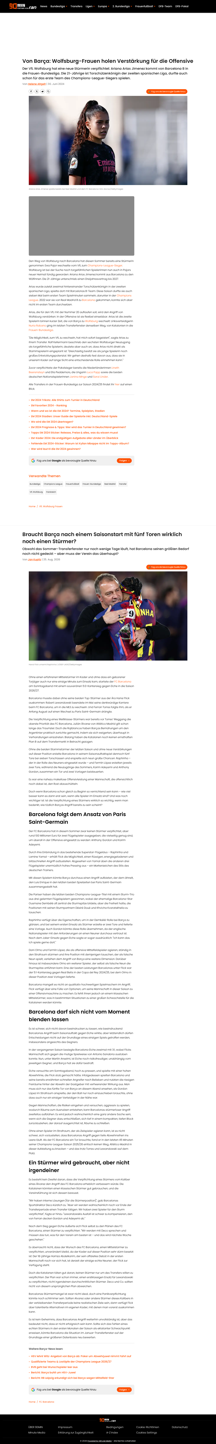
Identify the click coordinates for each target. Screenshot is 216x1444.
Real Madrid (109, 484)
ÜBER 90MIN (35, 1427)
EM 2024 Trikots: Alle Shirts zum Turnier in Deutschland (65, 400)
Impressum (65, 1427)
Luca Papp (93, 372)
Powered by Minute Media (99, 1441)
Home (32, 506)
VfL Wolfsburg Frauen (51, 506)
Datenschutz (180, 1427)
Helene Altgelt (37, 84)
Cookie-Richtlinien (147, 1427)
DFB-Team (165, 6)
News (43, 6)
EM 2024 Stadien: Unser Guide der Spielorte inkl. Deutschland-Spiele (74, 416)
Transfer (122, 484)
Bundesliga (35, 484)
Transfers (76, 6)
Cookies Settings (146, 1432)
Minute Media (36, 1432)
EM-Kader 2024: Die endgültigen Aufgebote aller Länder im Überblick (74, 438)
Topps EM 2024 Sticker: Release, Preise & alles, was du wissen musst (74, 432)
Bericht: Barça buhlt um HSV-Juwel (53, 1372)
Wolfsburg (91, 321)
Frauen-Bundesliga (41, 330)
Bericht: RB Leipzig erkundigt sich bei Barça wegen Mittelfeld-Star (72, 1378)
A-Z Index (112, 1432)
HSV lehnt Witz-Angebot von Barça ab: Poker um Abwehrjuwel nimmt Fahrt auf (81, 1356)
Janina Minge (78, 377)
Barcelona (88, 300)
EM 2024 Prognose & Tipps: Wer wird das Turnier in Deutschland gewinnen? (78, 427)
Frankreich (51, 492)
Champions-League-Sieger (105, 265)
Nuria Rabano (37, 325)
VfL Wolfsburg (36, 492)
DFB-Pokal (182, 6)
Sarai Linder (100, 377)
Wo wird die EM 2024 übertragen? (52, 422)
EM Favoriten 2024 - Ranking (49, 405)
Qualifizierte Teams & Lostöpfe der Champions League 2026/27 (71, 1361)
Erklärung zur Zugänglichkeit (76, 1432)
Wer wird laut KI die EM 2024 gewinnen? (56, 449)
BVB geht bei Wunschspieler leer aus (54, 1367)
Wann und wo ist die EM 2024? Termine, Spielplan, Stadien (68, 411)
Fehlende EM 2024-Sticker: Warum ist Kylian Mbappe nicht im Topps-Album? (80, 443)
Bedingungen (114, 1427)
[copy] (48, 91)
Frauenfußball (72, 484)
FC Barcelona (122, 681)
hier (117, 384)
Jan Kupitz (34, 559)
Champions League (53, 484)
